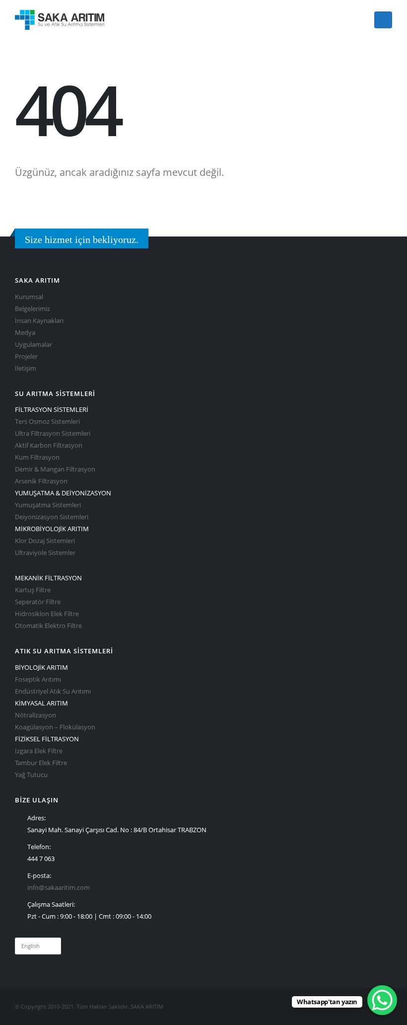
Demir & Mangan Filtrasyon (55, 469)
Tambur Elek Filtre (41, 763)
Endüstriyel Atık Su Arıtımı (53, 691)
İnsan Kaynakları (39, 320)
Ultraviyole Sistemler (45, 553)
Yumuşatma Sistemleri (48, 505)
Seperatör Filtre (38, 602)
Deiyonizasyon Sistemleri (51, 517)
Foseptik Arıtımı (38, 679)
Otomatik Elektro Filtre (48, 626)
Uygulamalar (33, 344)
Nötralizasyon (35, 715)
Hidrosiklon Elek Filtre (47, 614)
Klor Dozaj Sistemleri (45, 541)
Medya (25, 332)
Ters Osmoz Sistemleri (47, 421)
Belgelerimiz (32, 309)
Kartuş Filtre (33, 590)
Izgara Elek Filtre (39, 751)
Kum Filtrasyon (37, 457)
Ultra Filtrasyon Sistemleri (52, 433)
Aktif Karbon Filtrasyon (48, 445)
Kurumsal (29, 297)
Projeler (26, 356)
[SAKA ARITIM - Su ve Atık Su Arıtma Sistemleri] (59, 20)
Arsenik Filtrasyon (41, 481)
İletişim (25, 368)
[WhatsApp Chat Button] (382, 1000)
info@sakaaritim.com (58, 887)
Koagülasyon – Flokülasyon (55, 727)
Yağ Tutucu (31, 775)
